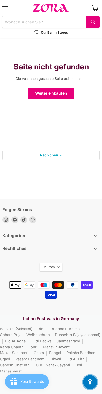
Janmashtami (68, 341)
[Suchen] (93, 22)
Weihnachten (38, 334)
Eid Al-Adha (15, 341)
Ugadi (5, 359)
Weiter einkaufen (51, 93)
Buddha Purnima (65, 329)
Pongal (55, 352)
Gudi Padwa (41, 341)
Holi (78, 365)
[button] (90, 382)
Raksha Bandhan (80, 352)
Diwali (56, 359)
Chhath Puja (10, 334)
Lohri (33, 347)
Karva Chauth (12, 347)
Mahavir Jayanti (57, 347)
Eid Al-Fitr (75, 359)
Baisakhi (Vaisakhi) (16, 329)
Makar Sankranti (14, 352)
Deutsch (48, 267)
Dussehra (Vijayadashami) (77, 334)
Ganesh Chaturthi (15, 365)
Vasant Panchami (30, 359)
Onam (39, 352)
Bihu (42, 329)
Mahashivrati (11, 371)
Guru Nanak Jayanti (53, 365)
